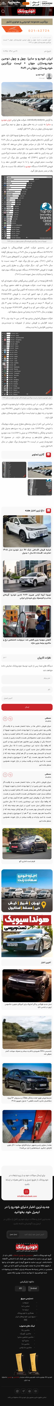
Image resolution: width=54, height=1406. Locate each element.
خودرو (28, 166)
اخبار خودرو (36, 37)
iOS (20, 1288)
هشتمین (16, 1377)
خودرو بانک (47, 37)
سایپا (48, 124)
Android (34, 1288)
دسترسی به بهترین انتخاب (22, 1255)
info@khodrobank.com (27, 1196)
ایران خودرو (6, 120)
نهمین (9, 1377)
